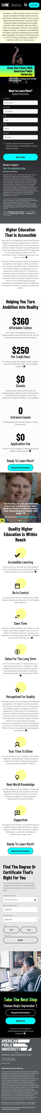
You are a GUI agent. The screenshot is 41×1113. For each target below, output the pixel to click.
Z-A (28, 930)
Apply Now (34, 5)
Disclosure (18, 1107)
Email (4, 115)
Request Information (20, 467)
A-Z (11, 930)
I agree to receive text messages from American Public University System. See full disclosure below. (21, 145)
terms (22, 213)
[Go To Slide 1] (19, 520)
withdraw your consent (16, 211)
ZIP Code (6, 133)
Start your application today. (14, 168)
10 (26, 730)
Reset (20, 940)
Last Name (6, 107)
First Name (6, 98)
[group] (20, 498)
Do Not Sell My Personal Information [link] (18, 1108)
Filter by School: (8, 915)
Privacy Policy (5, 1107)
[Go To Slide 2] (21, 520)
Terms (12, 1107)
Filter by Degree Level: (10, 905)
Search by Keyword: (9, 895)
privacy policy (15, 213)
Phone (5, 124)
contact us (30, 213)
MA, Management (28, 517)
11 (24, 1033)
